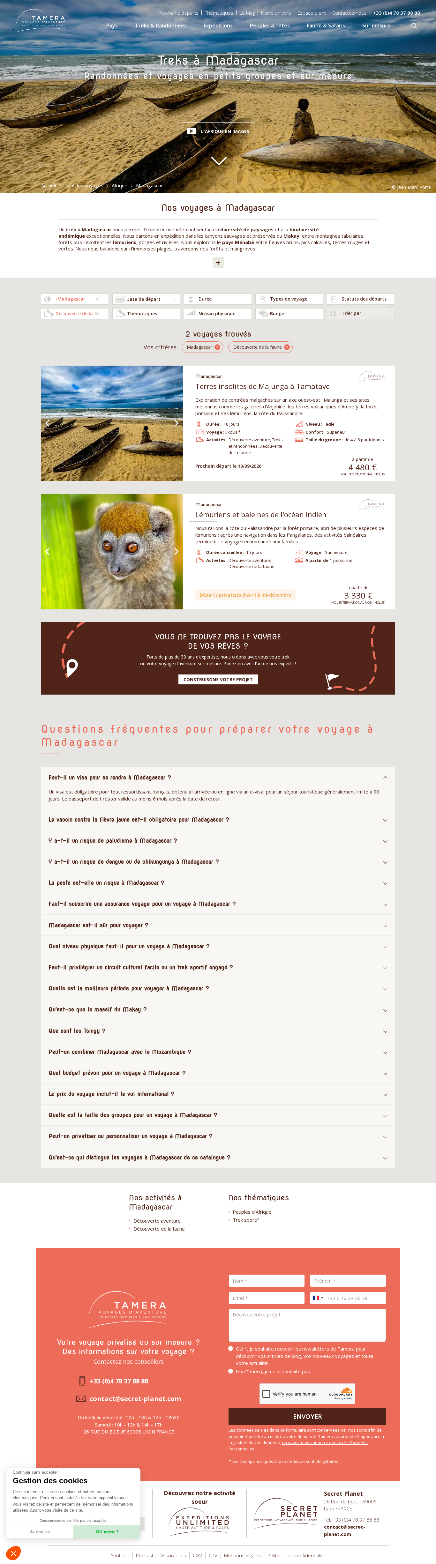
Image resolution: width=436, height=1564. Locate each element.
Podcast (145, 1555)
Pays (112, 25)
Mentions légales (242, 1555)
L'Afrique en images (225, 131)
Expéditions (218, 25)
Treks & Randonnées (161, 25)
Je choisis (40, 1531)
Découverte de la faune (159, 1228)
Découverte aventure (157, 1221)
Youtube (120, 1555)
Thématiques (219, 13)
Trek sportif (246, 1220)
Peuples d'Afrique (252, 1212)
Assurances (173, 1555)
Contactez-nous (349, 13)
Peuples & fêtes (270, 25)
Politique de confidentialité (296, 1555)
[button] (13, 1553)
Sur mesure (376, 25)
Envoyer (307, 1416)
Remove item (97, 299)
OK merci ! (107, 1531)
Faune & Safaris (326, 25)
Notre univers (276, 13)
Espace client (311, 13)
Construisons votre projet (218, 679)
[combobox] (75, 299)
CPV (213, 1555)
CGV (197, 1555)
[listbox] (218, 299)
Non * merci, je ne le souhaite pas (273, 1371)
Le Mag (247, 13)
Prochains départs (178, 13)
